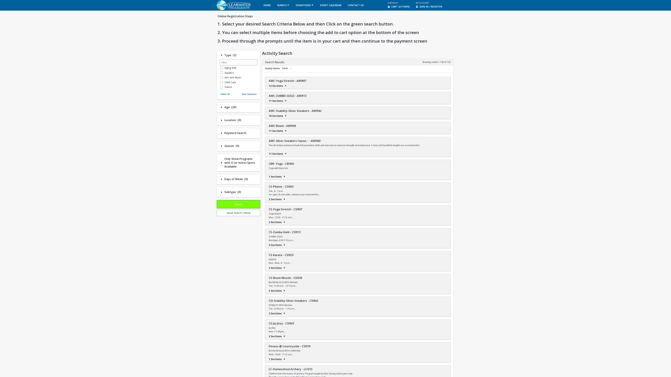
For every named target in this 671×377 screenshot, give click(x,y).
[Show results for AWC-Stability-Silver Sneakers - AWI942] (286, 116)
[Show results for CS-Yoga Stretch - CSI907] (284, 222)
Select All (225, 94)
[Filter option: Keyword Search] (221, 133)
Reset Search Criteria (238, 213)
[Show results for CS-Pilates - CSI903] (284, 199)
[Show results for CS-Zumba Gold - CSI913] (284, 245)
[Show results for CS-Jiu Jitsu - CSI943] (284, 336)
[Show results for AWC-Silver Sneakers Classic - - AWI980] (286, 153)
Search (238, 204)
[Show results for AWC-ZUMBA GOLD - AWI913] (286, 101)
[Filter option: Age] (221, 107)
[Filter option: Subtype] (221, 192)
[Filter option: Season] (221, 146)
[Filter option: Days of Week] (221, 179)
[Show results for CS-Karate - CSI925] (284, 268)
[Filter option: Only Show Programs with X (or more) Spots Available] (221, 163)
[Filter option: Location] (221, 120)
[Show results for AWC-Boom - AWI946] (286, 131)
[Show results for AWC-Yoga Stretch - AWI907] (286, 86)
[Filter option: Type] (221, 55)
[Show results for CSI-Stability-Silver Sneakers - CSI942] (284, 313)
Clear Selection (249, 94)
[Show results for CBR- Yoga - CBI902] (284, 176)
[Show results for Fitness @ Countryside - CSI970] (284, 359)
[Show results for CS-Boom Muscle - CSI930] (284, 291)
